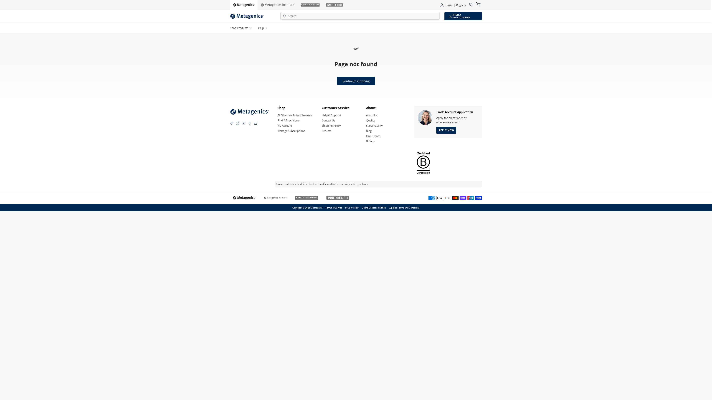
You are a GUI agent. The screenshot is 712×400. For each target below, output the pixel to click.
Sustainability (374, 125)
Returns (326, 131)
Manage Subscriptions (291, 131)
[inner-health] (334, 5)
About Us (372, 115)
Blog (369, 131)
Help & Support (331, 115)
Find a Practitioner (461, 16)
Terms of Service (333, 207)
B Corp (370, 141)
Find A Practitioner (289, 120)
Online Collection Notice (374, 207)
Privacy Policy (352, 207)
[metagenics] (244, 5)
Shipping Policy (331, 125)
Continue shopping (356, 81)
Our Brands (373, 136)
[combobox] (360, 16)
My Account (285, 125)
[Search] (285, 16)
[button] (241, 27)
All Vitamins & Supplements (295, 115)
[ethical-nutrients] (310, 5)
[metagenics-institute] (278, 5)
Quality (370, 120)
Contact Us (328, 120)
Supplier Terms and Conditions (404, 207)
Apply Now (446, 130)
